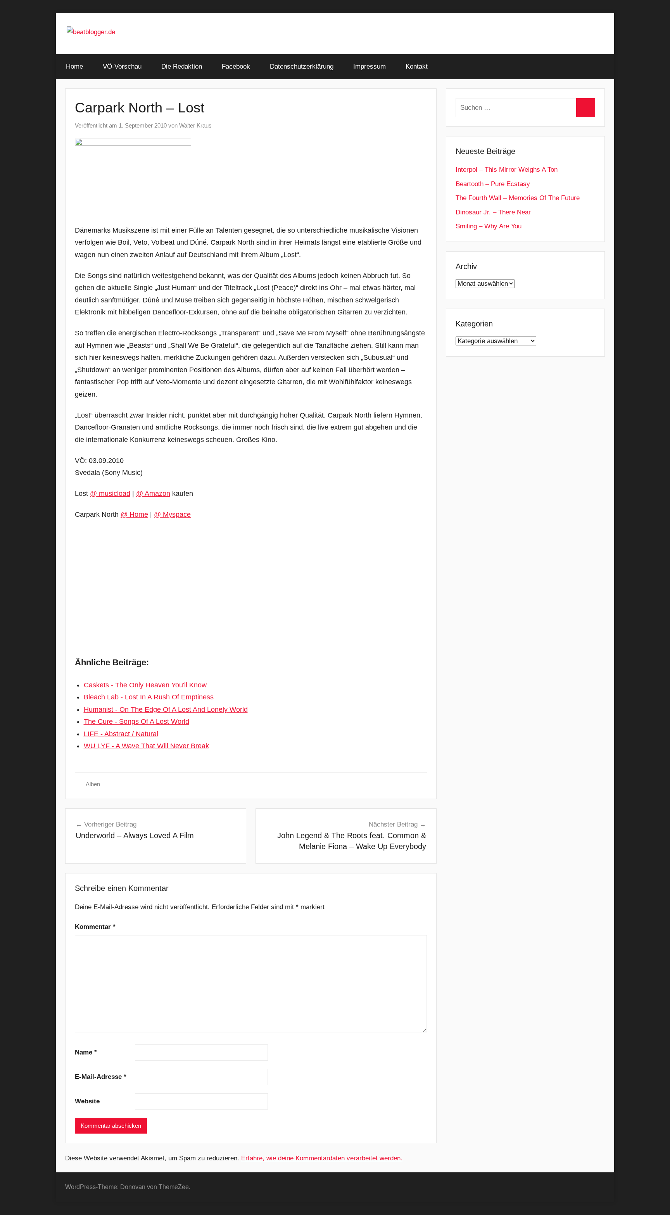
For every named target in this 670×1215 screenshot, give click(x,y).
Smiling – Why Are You (488, 226)
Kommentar (95, 926)
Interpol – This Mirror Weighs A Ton (507, 169)
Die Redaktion (181, 66)
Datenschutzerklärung (301, 66)
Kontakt (417, 66)
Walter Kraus (195, 125)
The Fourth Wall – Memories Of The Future (518, 198)
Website (87, 1101)
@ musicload (110, 493)
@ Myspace (172, 514)
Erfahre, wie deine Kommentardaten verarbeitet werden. (321, 1158)
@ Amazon (153, 493)
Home (74, 66)
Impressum (369, 66)
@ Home (134, 514)
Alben (93, 784)
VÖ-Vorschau (122, 66)
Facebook (236, 66)
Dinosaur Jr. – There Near (493, 212)
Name (86, 1052)
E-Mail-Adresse (100, 1076)
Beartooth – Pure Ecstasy (493, 184)
